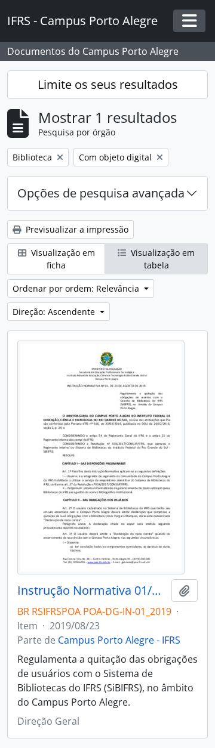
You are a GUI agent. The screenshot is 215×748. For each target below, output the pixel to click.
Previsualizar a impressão (75, 229)
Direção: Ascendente (55, 311)
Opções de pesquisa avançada (101, 193)
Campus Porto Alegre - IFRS (119, 640)
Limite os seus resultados (108, 84)
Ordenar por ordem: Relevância (77, 288)
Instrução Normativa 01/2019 (92, 590)
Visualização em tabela (161, 259)
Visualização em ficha (62, 259)
